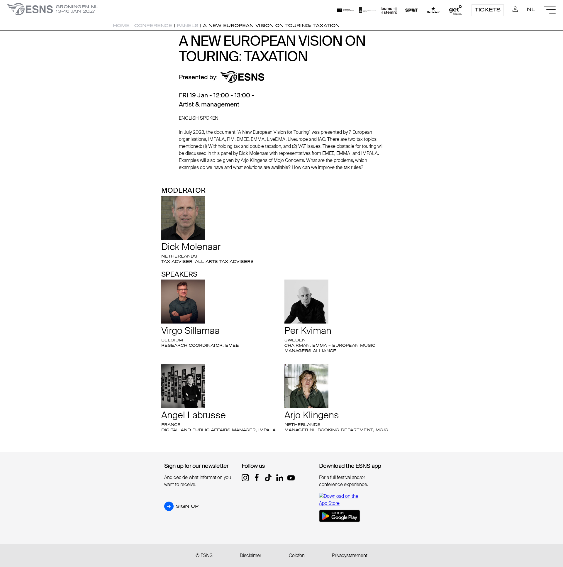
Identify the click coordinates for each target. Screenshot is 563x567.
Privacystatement (349, 555)
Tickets (488, 10)
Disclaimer (250, 555)
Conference (153, 25)
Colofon (297, 555)
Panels (187, 25)
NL (531, 9)
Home (121, 25)
